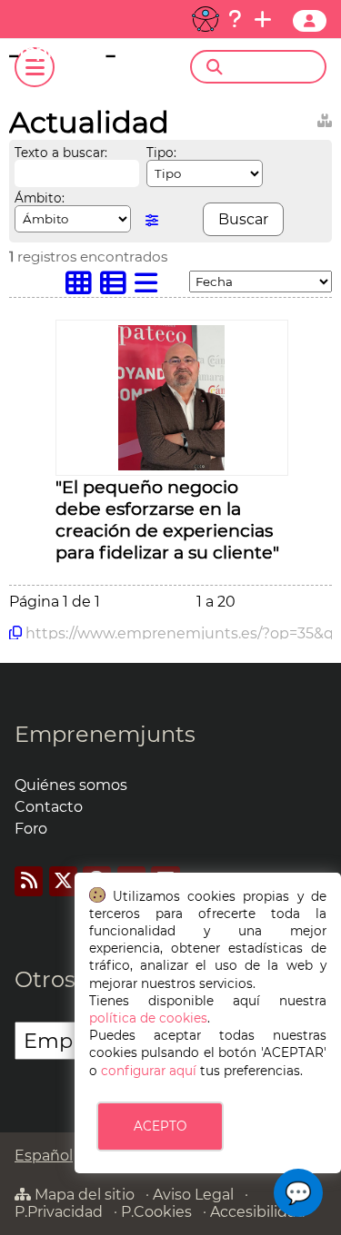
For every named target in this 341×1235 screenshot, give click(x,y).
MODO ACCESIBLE (205, 19)
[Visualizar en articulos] (117, 287)
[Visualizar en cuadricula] (82, 287)
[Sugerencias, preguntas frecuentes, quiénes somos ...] (234, 19)
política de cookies (148, 1018)
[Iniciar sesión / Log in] (309, 21)
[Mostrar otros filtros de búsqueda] (151, 220)
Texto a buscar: (61, 152)
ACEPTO (160, 1126)
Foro (31, 828)
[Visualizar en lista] (150, 287)
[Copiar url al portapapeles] (15, 633)
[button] (298, 1193)
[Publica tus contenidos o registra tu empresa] (262, 19)
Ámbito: (40, 198)
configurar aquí (148, 1070)
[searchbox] (274, 67)
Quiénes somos (71, 785)
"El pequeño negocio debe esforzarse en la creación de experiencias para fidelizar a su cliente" (167, 519)
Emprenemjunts (105, 734)
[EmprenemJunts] (81, 55)
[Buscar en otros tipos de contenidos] (324, 117)
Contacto (49, 806)
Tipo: (161, 152)
